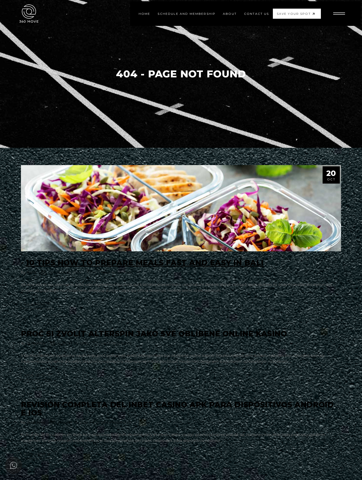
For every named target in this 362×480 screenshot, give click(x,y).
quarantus (36, 343)
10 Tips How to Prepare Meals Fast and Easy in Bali (145, 262)
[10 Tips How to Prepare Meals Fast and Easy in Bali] (181, 208)
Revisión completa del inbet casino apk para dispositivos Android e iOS (177, 408)
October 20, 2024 (65, 272)
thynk (31, 272)
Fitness (102, 272)
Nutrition (122, 272)
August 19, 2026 (73, 343)
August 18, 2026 (73, 422)
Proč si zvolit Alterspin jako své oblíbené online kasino (154, 333)
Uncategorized (116, 343)
